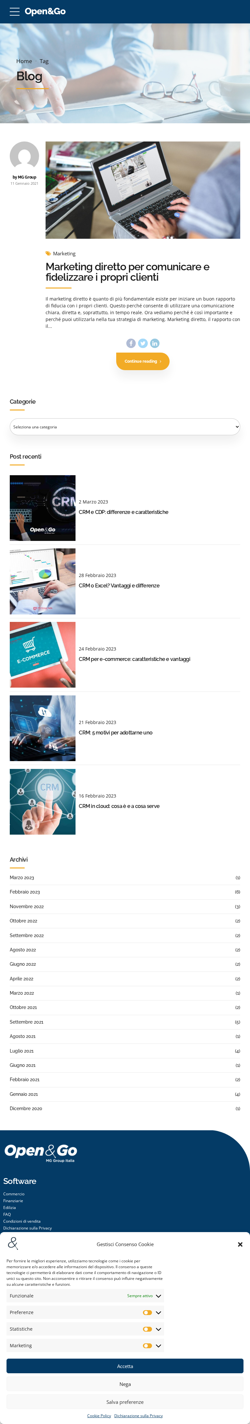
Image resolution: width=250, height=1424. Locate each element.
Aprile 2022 (21, 978)
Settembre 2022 (27, 935)
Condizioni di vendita (22, 1221)
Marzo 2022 (22, 993)
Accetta (125, 1366)
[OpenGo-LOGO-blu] (40, 1160)
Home (24, 61)
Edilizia (9, 1207)
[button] (240, 1244)
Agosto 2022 (23, 949)
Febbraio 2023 (25, 891)
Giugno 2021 (22, 1065)
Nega (125, 1384)
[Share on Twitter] (142, 343)
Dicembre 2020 (26, 1108)
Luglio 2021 (22, 1051)
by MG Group (24, 177)
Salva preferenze (125, 1402)
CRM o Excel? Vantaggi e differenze (119, 586)
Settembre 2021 (26, 1022)
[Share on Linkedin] (155, 343)
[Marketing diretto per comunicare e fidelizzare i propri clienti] (143, 190)
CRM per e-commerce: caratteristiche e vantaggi (134, 659)
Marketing (64, 253)
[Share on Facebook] (131, 343)
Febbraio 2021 (24, 1079)
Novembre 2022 (27, 906)
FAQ (7, 1214)
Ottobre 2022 (23, 920)
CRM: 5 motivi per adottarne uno (115, 733)
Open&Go (45, 11)
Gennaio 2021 (24, 1094)
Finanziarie (13, 1200)
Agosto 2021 (22, 1036)
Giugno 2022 (23, 964)
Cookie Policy (99, 1415)
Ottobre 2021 (23, 1007)
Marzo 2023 (22, 877)
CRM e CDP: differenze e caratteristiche (123, 512)
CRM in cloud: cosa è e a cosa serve (119, 806)
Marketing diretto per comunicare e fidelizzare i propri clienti (127, 272)
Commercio (13, 1194)
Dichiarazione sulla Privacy (138, 1415)
